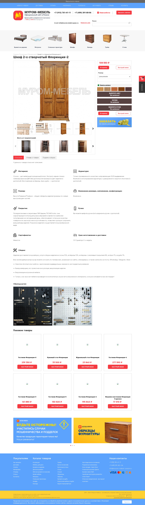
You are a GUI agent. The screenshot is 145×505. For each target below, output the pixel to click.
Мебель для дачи (38, 465)
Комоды (35, 484)
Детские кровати (38, 469)
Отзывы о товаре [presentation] (32, 158)
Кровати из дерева (38, 467)
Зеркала (60, 476)
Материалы (67, 5)
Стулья (60, 472)
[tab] (18, 158)
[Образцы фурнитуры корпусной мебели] (33, 306)
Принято (127, 502)
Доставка (39, 5)
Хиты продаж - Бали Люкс (90, 467)
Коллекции (23, 54)
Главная (16, 54)
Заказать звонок (124, 12)
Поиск (94, 21)
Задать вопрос (105, 85)
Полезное (81, 5)
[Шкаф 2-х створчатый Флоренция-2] (54, 91)
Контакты (124, 5)
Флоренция (32, 54)
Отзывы (111, 5)
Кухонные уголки (63, 467)
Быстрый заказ (123, 67)
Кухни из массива (63, 465)
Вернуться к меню (72, 1)
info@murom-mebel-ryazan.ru (69, 23)
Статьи (15, 474)
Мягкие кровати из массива (41, 472)
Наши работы (105, 12)
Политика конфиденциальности (123, 497)
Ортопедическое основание (91, 462)
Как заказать (17, 462)
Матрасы (35, 476)
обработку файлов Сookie (58, 501)
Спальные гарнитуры (39, 479)
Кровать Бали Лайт (88, 472)
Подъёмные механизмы (89, 465)
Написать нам (85, 23)
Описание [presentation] (18, 158)
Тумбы (60, 462)
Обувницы (61, 474)
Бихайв (130, 496)
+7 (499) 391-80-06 (83, 12)
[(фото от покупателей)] (26, 146)
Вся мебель (97, 5)
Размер (100, 73)
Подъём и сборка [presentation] (49, 158)
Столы (59, 469)
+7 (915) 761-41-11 (62, 12)
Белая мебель (37, 474)
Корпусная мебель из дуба (66, 481)
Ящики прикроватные (64, 484)
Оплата (53, 5)
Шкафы (35, 481)
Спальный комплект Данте (90, 469)
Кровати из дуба (62, 479)
